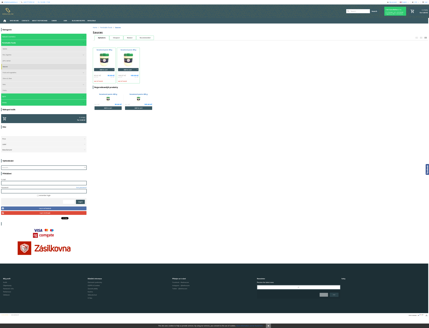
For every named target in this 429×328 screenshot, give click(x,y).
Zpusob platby (93, 289)
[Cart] (419, 11)
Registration (68, 202)
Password (4, 187)
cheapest (116, 38)
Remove (323, 295)
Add (334, 295)
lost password (81, 187)
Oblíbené (6, 295)
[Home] (8, 11)
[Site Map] (426, 315)
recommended (145, 38)
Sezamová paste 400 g (108, 94)
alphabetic (102, 38)
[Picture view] (425, 38)
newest (129, 38)
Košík (5, 282)
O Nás (90, 298)
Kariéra (90, 292)
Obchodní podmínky (95, 282)
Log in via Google (45, 213)
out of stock (98, 81)
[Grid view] (421, 38)
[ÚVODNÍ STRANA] (4, 21)
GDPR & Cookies (94, 285)
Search (374, 11)
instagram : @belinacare (181, 285)
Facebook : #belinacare (180, 282)
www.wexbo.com (15, 315)
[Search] (85, 167)
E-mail (3, 179)
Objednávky (7, 285)
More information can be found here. (249, 326)
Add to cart (104, 70)
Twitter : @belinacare (179, 289)
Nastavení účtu (8, 289)
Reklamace (7, 292)
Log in (80, 202)
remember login (44, 195)
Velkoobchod (92, 295)
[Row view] (416, 38)
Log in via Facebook (45, 208)
